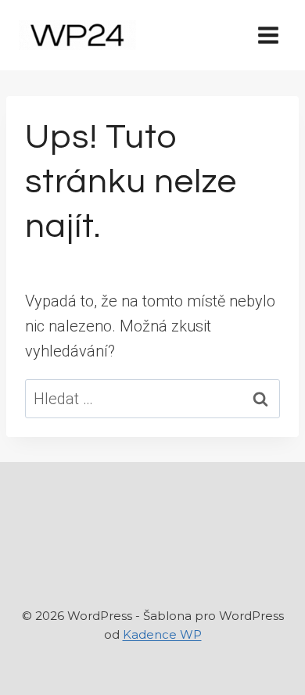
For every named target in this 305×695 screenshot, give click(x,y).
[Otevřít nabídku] (267, 35)
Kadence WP (162, 634)
